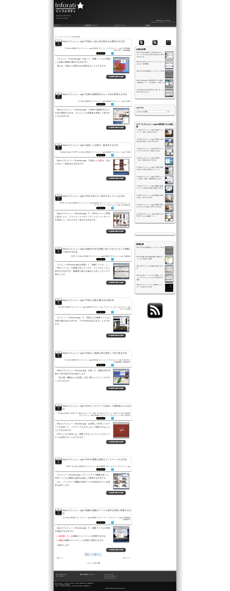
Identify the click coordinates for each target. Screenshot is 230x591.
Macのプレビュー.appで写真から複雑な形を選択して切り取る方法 (95, 353)
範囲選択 (127, 362)
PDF (75, 152)
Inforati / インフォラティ (163, 20)
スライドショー (101, 205)
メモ (123, 309)
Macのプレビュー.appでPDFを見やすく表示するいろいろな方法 (94, 196)
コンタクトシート (124, 203)
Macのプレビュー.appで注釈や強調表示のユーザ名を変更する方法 (95, 94)
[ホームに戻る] (69, 6)
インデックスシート (108, 203)
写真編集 (127, 48)
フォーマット (103, 517)
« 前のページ (59, 558)
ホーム (57, 36)
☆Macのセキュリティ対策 (86, 413)
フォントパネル (111, 307)
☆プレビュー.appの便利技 (88, 48)
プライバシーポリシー (110, 576)
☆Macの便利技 (71, 48)
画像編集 (127, 50)
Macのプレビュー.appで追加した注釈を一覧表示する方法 (90, 145)
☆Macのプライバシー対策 (107, 413)
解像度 (128, 256)
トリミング (104, 48)
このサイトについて (110, 578)
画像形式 (127, 519)
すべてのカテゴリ (61, 574)
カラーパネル (99, 307)
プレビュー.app (116, 48)
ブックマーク (112, 466)
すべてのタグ (60, 576)
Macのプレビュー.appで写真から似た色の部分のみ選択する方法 (94, 41)
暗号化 (128, 415)
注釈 (128, 101)
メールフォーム (108, 574)
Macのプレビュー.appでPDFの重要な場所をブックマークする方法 (95, 459)
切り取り (118, 50)
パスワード (106, 415)
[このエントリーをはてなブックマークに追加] (112, 54)
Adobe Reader (66, 152)
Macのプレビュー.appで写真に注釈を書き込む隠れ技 (88, 300)
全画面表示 (126, 205)
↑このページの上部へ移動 (93, 563)
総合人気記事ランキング (87, 574)
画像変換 (127, 517)
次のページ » (126, 558)
